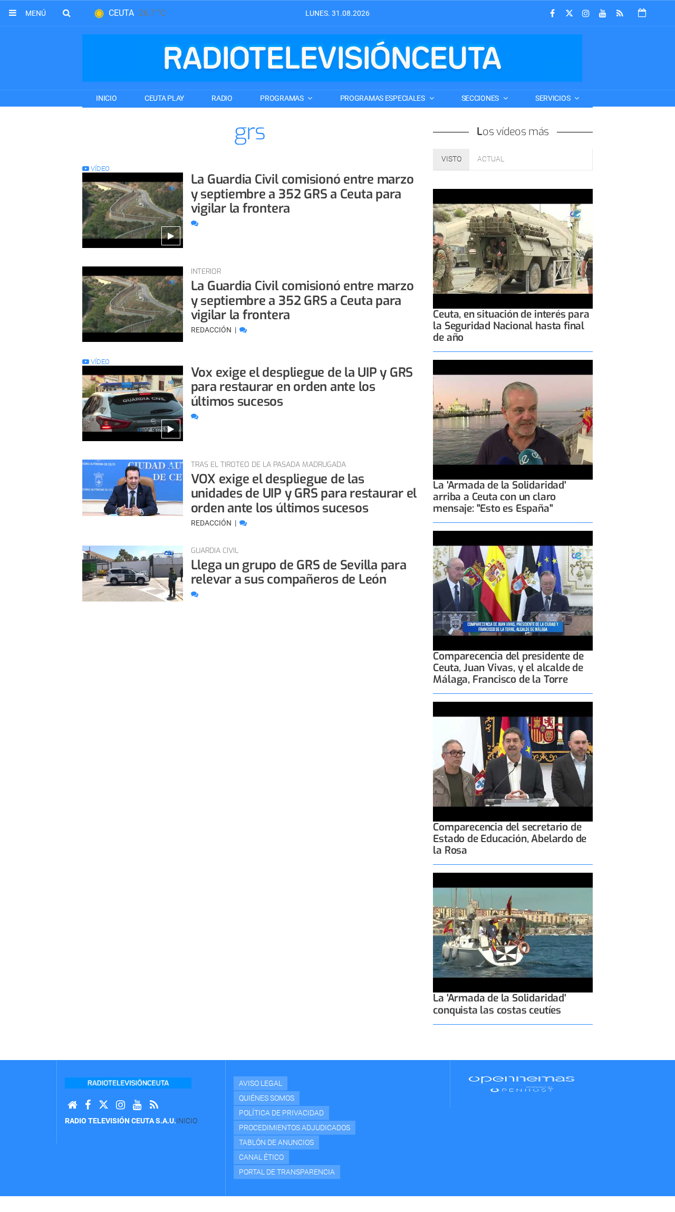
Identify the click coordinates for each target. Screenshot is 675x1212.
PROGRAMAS (282, 98)
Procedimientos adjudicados (294, 1127)
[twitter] (569, 13)
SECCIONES (480, 98)
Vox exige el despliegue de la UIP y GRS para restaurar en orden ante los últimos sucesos (302, 387)
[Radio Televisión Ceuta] (332, 58)
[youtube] (602, 13)
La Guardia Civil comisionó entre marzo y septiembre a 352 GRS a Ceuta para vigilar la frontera (302, 194)
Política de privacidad (281, 1113)
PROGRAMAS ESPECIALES (383, 98)
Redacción (212, 330)
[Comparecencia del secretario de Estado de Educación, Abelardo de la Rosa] (513, 762)
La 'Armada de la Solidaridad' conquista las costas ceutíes (499, 1003)
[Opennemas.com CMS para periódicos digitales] (521, 1083)
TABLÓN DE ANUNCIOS (276, 1142)
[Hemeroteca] (642, 13)
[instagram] (585, 13)
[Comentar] (194, 223)
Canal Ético (261, 1157)
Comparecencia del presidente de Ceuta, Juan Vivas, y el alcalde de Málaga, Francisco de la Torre (508, 668)
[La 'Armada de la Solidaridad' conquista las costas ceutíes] (513, 932)
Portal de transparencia (287, 1172)
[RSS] (619, 13)
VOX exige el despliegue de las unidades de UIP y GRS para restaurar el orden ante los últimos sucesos (304, 494)
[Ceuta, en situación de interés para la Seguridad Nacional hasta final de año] (513, 249)
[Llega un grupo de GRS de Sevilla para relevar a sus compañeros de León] (132, 574)
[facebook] (552, 13)
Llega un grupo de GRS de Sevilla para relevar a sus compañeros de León (299, 572)
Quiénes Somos (266, 1098)
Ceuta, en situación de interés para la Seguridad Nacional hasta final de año (511, 326)
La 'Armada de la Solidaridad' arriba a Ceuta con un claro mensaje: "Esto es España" (499, 497)
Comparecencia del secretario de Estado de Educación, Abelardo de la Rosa (509, 838)
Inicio (106, 98)
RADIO (222, 98)
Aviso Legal (260, 1083)
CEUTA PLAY (164, 98)
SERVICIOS (553, 98)
